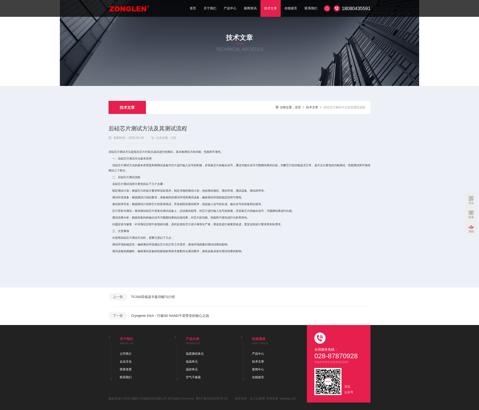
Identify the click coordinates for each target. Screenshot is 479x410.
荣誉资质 (126, 369)
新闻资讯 (250, 8)
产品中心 (230, 8)
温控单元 (192, 369)
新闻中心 (258, 369)
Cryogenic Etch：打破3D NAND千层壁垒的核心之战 (170, 316)
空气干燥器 (193, 377)
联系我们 (311, 8)
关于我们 (210, 8)
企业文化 (126, 361)
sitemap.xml (288, 398)
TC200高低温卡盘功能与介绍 (153, 297)
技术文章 (270, 8)
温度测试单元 (195, 353)
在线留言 (290, 8)
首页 (193, 8)
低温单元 (192, 361)
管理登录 (272, 398)
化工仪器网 (257, 398)
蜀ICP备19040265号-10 (212, 398)
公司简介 (126, 353)
